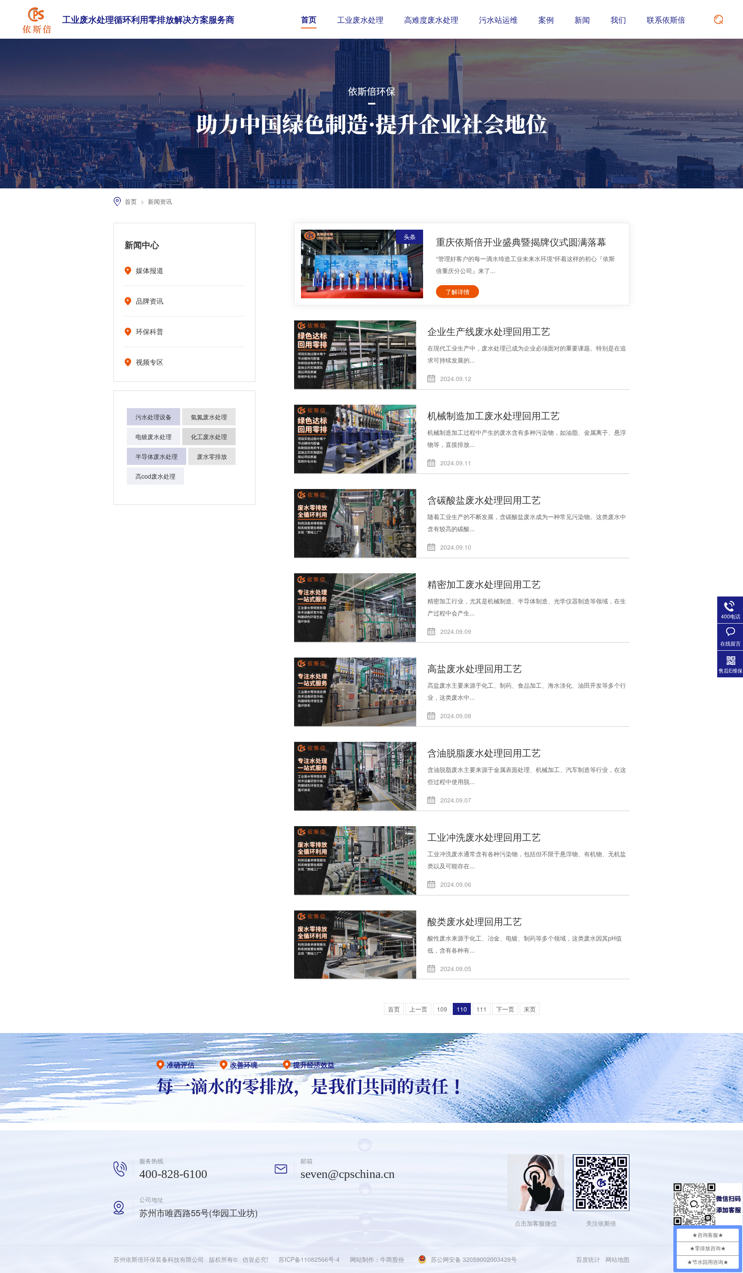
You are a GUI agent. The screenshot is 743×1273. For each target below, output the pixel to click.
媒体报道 (149, 270)
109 (442, 1009)
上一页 (418, 1009)
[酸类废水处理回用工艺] (355, 944)
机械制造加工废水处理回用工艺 (493, 415)
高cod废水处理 (155, 476)
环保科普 (149, 331)
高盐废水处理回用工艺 (474, 668)
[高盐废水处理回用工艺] (355, 692)
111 (481, 1009)
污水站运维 (498, 19)
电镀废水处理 (153, 436)
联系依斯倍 (666, 19)
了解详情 (457, 291)
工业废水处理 (360, 19)
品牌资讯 (149, 301)
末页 (530, 1009)
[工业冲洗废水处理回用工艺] (355, 860)
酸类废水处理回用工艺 (474, 921)
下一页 (505, 1009)
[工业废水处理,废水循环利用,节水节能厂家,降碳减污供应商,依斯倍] (36, 19)
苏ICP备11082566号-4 (309, 1259)
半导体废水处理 (156, 456)
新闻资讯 (160, 201)
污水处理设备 (153, 416)
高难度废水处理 (431, 19)
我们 (618, 19)
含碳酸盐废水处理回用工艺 (484, 499)
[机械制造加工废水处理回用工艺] (355, 439)
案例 (546, 19)
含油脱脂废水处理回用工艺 (484, 752)
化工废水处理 (209, 436)
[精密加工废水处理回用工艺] (355, 607)
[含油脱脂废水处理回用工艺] (355, 776)
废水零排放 (212, 456)
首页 (308, 19)
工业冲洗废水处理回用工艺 (484, 836)
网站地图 (617, 1259)
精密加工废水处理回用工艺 (484, 583)
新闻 (582, 19)
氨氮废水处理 (209, 416)
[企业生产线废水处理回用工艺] (355, 354)
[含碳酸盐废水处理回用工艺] (355, 523)
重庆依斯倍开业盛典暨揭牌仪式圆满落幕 (521, 241)
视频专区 (149, 362)
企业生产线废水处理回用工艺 (488, 331)
